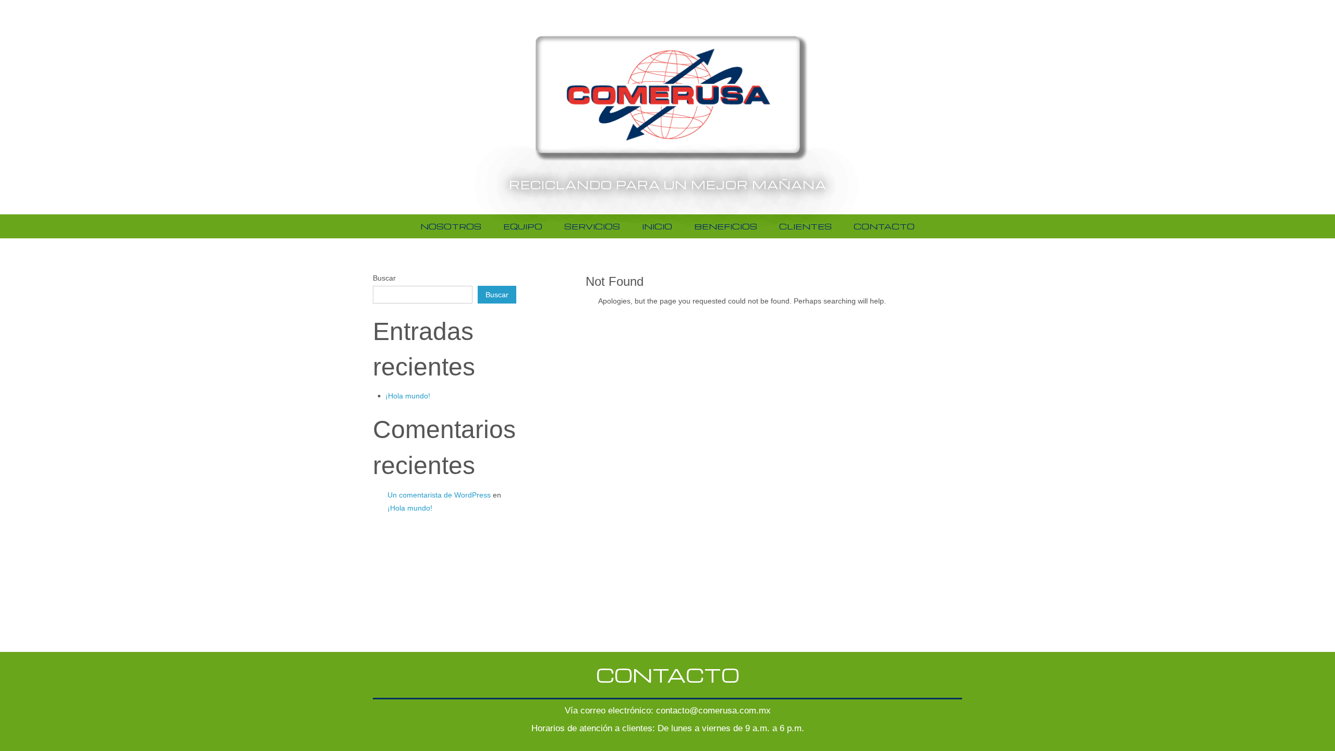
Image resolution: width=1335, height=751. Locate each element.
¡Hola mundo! (407, 396)
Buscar (384, 278)
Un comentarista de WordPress (439, 495)
